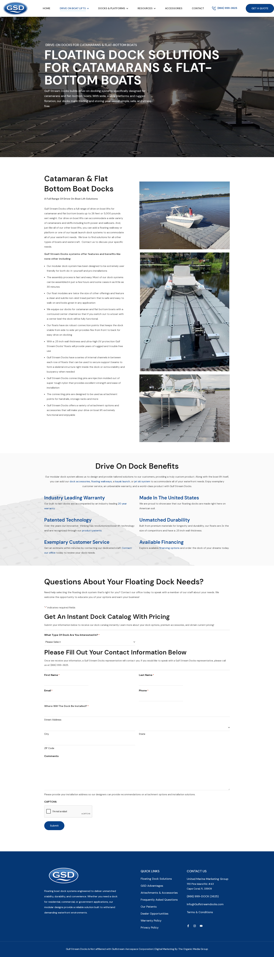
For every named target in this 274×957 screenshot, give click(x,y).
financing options (169, 548)
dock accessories (80, 481)
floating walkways (101, 481)
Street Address (52, 719)
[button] (260, 8)
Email (48, 690)
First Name (52, 675)
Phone (143, 690)
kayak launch (122, 481)
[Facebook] (188, 926)
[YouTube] (201, 926)
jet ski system (142, 481)
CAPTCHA (50, 801)
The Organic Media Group (193, 949)
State (142, 734)
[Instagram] (194, 926)
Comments (51, 756)
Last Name (146, 675)
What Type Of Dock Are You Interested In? (72, 635)
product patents (92, 530)
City (46, 734)
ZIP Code (49, 748)
